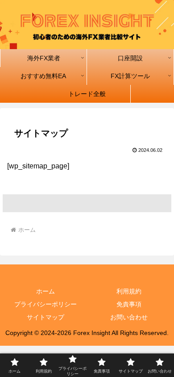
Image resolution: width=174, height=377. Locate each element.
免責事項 (128, 304)
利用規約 (128, 291)
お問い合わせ (129, 317)
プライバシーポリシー (45, 304)
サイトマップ (45, 317)
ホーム (45, 291)
